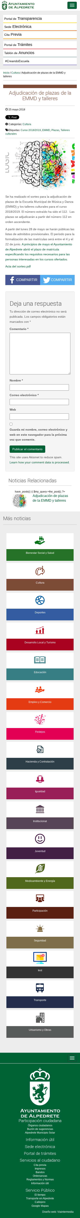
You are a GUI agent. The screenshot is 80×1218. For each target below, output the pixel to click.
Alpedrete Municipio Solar (40, 1132)
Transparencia (23, 18)
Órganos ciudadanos (40, 1125)
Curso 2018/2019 (31, 130)
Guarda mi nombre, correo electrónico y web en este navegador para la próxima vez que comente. (38, 434)
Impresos (40, 1168)
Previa (13, 34)
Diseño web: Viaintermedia (58, 1211)
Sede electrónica (40, 1146)
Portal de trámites (40, 1153)
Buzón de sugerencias (40, 1129)
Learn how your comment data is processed (39, 462)
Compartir (26, 280)
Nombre (16, 380)
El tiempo (40, 1194)
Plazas (55, 130)
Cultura (15, 72)
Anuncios (19, 53)
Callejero (40, 1202)
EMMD (46, 130)
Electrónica (17, 26)
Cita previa (40, 1165)
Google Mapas (40, 1205)
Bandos (40, 1172)
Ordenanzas (40, 1175)
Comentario (19, 329)
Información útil (40, 1139)
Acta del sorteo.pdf (18, 266)
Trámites (18, 45)
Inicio (6, 72)
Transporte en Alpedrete (40, 1198)
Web (13, 409)
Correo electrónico (24, 395)
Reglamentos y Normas (40, 1179)
